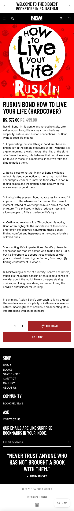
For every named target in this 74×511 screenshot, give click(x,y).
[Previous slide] (4, 6)
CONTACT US (11, 419)
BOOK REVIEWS (13, 403)
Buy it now (37, 337)
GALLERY (9, 383)
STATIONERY (11, 374)
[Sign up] (67, 442)
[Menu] (4, 18)
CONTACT (9, 378)
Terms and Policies (37, 496)
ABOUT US (10, 387)
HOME (7, 365)
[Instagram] (37, 505)
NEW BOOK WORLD (41, 489)
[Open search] (12, 18)
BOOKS (7, 369)
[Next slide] (70, 6)
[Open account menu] (61, 18)
